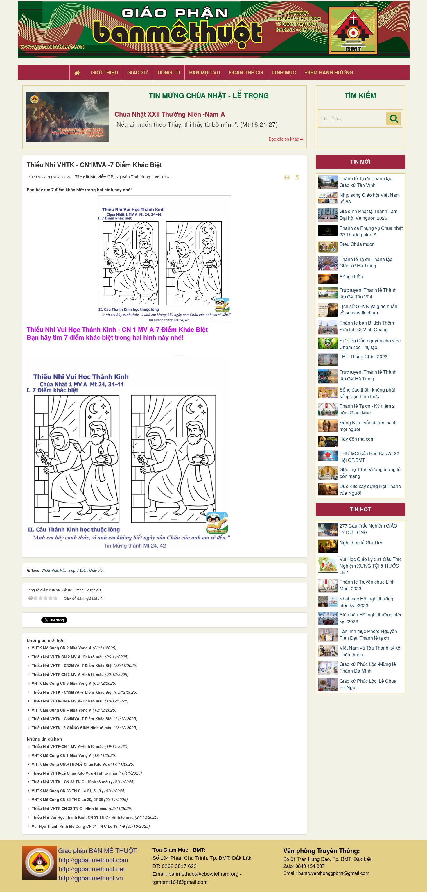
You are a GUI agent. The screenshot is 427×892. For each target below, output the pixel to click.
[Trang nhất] (77, 72)
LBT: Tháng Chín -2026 (363, 356)
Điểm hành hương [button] (329, 72)
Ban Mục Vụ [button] (204, 72)
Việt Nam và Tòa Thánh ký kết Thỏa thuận (370, 651)
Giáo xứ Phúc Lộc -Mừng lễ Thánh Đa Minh (368, 667)
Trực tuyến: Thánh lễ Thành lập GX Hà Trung (368, 375)
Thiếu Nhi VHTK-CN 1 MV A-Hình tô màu (68, 746)
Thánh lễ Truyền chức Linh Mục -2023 (367, 585)
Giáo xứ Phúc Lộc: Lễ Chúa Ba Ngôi (368, 684)
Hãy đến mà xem (357, 439)
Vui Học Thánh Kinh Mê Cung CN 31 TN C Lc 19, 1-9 (78, 826)
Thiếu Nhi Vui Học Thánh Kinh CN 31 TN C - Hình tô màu (83, 817)
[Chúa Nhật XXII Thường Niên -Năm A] (67, 116)
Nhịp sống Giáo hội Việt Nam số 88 (370, 198)
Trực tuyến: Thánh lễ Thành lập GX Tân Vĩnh (368, 293)
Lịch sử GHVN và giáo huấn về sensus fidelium (368, 309)
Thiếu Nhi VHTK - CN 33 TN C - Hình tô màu (71, 781)
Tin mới (360, 161)
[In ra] (287, 177)
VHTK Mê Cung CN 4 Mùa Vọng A (62, 710)
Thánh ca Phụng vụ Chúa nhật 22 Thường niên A (371, 231)
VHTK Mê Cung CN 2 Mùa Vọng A (62, 647)
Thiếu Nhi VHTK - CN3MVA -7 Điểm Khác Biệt (72, 692)
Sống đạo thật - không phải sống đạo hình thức (367, 393)
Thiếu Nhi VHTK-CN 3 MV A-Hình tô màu (68, 674)
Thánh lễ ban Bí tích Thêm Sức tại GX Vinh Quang (367, 326)
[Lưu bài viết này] (298, 177)
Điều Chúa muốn (357, 244)
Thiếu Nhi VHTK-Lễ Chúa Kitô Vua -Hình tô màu (74, 773)
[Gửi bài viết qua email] (276, 177)
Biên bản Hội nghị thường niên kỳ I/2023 (371, 618)
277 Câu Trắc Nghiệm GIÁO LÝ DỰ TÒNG (368, 529)
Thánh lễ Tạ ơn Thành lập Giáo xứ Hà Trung (366, 262)
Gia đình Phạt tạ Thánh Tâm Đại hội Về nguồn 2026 (368, 214)
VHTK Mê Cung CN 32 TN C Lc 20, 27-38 (67, 799)
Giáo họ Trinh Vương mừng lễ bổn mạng (370, 472)
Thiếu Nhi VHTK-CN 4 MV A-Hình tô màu (68, 701)
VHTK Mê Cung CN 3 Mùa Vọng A (62, 683)
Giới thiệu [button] (104, 72)
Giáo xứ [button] (137, 72)
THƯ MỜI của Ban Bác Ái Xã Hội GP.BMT (369, 456)
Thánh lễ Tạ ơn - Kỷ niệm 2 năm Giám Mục (367, 409)
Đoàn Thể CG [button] (246, 72)
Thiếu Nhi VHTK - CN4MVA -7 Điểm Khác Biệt (72, 718)
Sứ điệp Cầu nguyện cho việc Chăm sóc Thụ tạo (370, 344)
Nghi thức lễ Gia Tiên (361, 542)
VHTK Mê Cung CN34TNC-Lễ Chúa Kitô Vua (71, 764)
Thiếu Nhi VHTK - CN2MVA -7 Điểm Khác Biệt (72, 665)
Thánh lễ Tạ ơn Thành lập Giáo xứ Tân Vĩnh (366, 181)
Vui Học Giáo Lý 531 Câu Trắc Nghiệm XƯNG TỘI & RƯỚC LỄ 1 (371, 566)
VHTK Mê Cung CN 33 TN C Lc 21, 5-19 (66, 790)
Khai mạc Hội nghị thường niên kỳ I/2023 (366, 602)
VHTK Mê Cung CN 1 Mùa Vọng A (62, 755)
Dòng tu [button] (168, 72)
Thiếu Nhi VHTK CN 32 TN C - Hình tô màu (69, 808)
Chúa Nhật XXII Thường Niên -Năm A (169, 114)
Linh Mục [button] (284, 72)
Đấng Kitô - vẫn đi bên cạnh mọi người (368, 425)
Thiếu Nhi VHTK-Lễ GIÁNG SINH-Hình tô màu (72, 727)
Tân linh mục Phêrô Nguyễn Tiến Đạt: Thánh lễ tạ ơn (368, 634)
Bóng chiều (351, 277)
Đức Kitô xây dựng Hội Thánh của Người (370, 489)
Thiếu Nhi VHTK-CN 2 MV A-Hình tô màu (68, 656)
